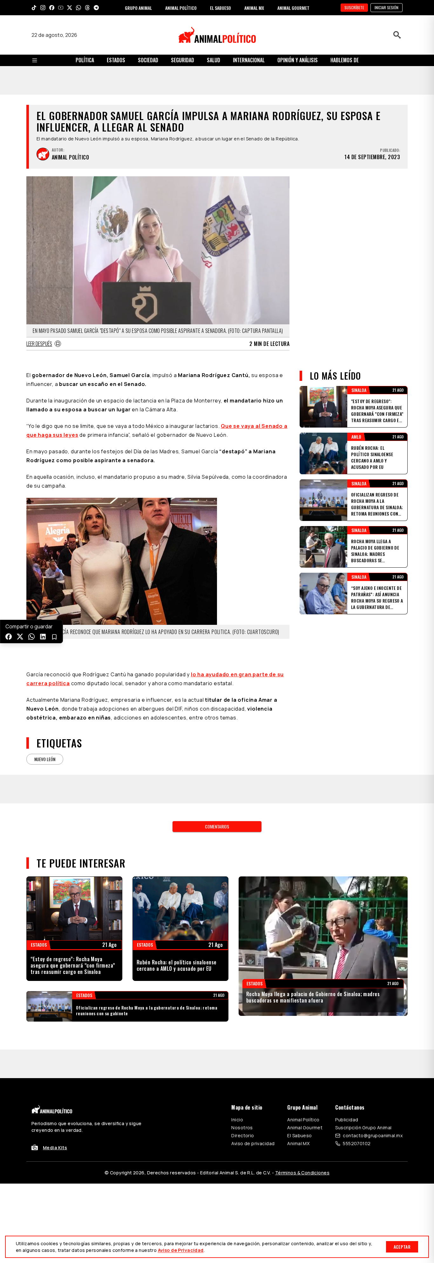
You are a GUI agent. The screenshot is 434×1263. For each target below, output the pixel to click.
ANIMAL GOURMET (293, 7)
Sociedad (148, 60)
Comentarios (217, 745)
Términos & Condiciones (302, 1092)
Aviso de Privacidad (181, 1250)
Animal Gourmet (304, 1047)
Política (85, 60)
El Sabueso (299, 1055)
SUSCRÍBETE (354, 7)
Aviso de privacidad (253, 1063)
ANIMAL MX (254, 7)
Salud (213, 60)
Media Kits (55, 1067)
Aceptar (402, 1246)
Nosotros (242, 1047)
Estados (116, 60)
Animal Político (303, 1039)
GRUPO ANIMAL (138, 7)
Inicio (237, 1039)
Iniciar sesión (386, 7)
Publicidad (346, 1039)
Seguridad (182, 60)
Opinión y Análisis (297, 60)
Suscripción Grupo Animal (363, 1047)
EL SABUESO (220, 7)
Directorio (242, 1055)
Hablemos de (344, 60)
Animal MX (298, 1063)
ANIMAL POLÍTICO (181, 7)
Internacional (249, 60)
